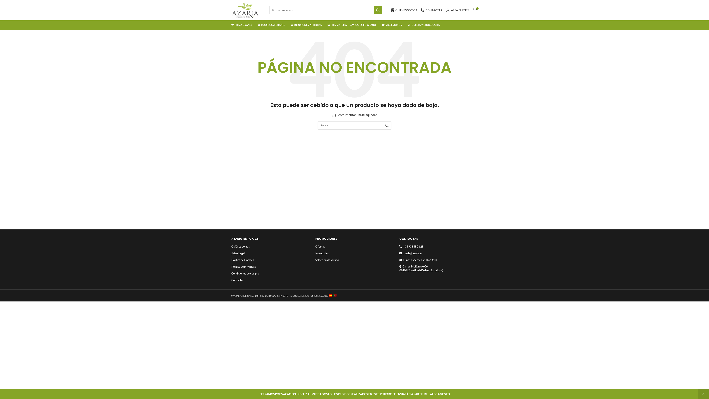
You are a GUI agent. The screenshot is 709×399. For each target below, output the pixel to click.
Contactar (237, 280)
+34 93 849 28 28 (412, 246)
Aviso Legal (238, 253)
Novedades (322, 253)
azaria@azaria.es (412, 253)
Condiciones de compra (245, 273)
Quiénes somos (240, 246)
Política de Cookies (242, 260)
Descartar (703, 394)
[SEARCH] (378, 10)
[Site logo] (245, 9)
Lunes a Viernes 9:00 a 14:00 (419, 260)
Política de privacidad (243, 266)
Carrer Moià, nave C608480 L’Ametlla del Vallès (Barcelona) (421, 268)
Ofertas (320, 246)
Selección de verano (327, 260)
